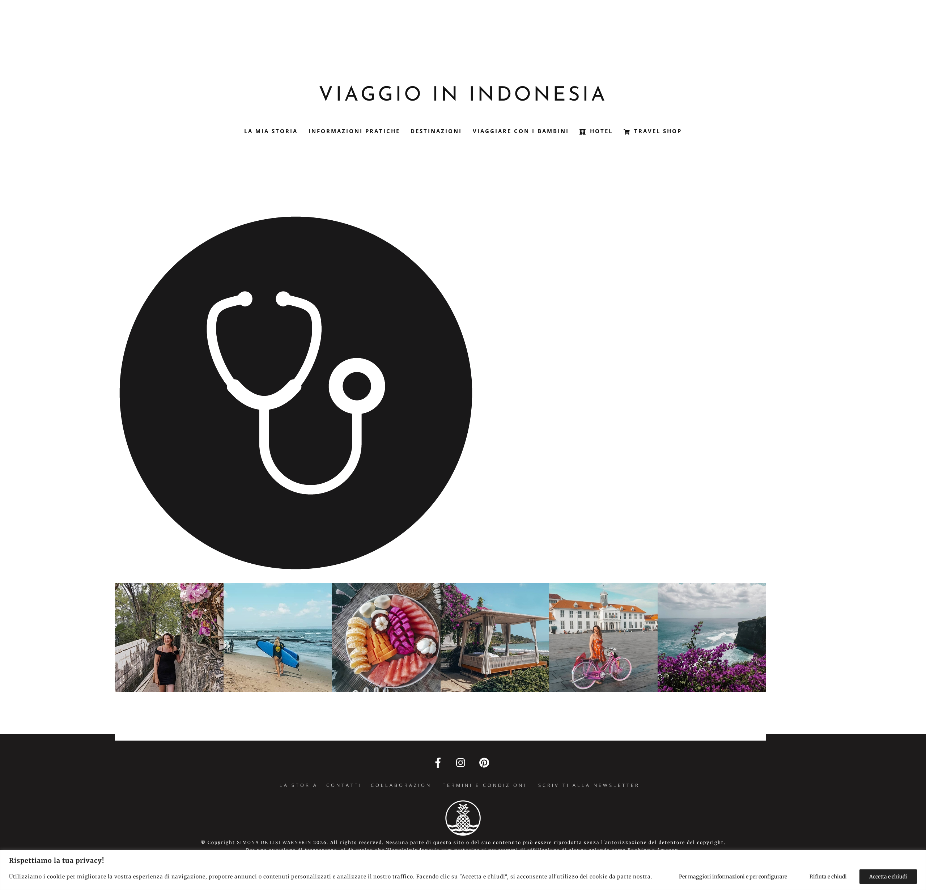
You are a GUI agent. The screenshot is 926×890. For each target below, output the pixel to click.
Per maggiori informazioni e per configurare (733, 876)
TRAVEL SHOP (657, 131)
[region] (463, 870)
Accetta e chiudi (888, 876)
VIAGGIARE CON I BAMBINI (521, 131)
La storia (299, 785)
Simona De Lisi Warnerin (274, 842)
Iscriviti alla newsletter (587, 785)
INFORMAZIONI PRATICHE (354, 131)
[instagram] (462, 762)
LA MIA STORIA (271, 131)
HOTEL (600, 131)
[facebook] (439, 762)
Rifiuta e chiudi (828, 876)
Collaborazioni (402, 785)
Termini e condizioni (485, 785)
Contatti (344, 785)
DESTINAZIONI (436, 131)
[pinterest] (486, 762)
